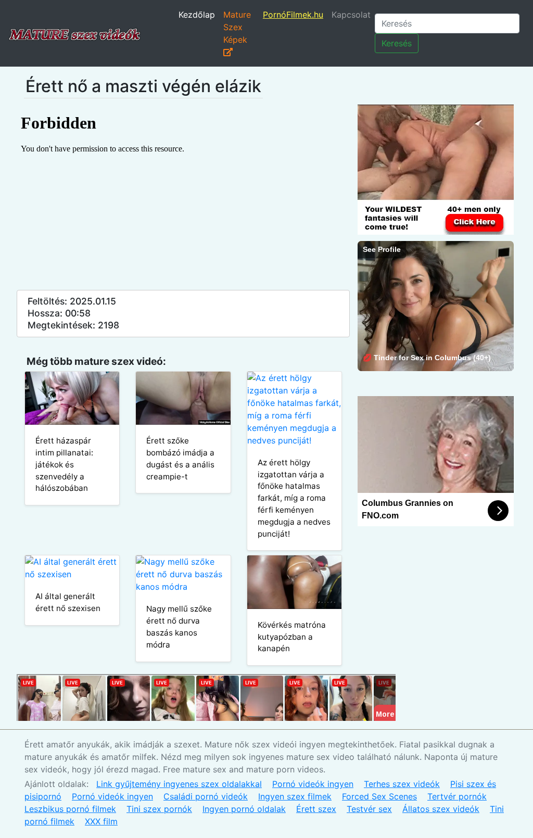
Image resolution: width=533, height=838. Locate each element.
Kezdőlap (197, 14)
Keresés (397, 43)
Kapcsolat (351, 14)
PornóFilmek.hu (293, 14)
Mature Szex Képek (237, 27)
